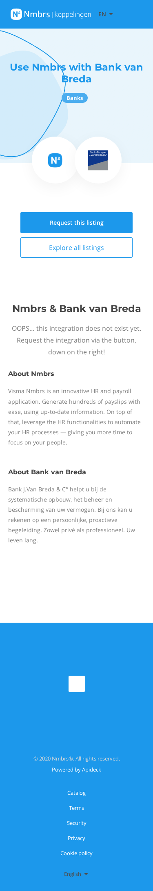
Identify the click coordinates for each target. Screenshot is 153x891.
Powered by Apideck (76, 769)
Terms (76, 807)
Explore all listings (76, 247)
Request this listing (77, 222)
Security (76, 823)
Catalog (76, 792)
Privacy (76, 838)
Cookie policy (76, 853)
